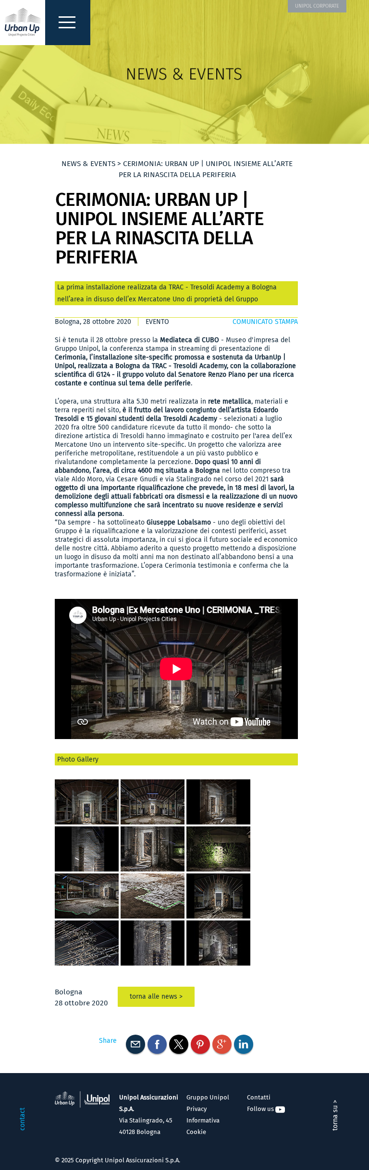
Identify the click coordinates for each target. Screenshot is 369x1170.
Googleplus (222, 1044)
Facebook (157, 1044)
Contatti (259, 1097)
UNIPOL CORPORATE (317, 6)
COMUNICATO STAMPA (265, 322)
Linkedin (243, 1044)
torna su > (335, 1115)
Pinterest (200, 1044)
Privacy (196, 1108)
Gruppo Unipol (207, 1097)
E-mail (135, 1044)
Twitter (178, 1044)
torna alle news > (156, 996)
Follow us (261, 1108)
